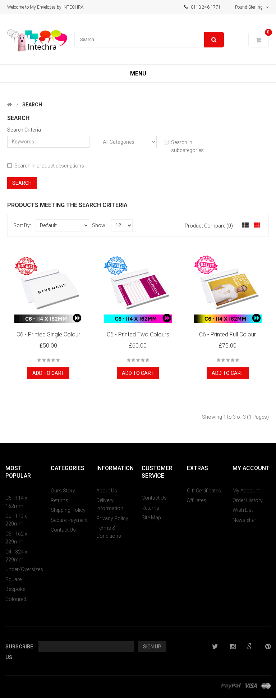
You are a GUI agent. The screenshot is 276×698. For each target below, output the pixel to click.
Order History (248, 500)
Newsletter (244, 520)
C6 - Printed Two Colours (138, 334)
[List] (245, 225)
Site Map (151, 517)
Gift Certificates (204, 490)
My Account (246, 490)
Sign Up (152, 646)
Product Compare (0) (209, 226)
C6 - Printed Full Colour (227, 334)
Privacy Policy (112, 518)
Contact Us (63, 530)
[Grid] (257, 225)
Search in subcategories (187, 146)
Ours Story (63, 490)
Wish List (243, 510)
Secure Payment (69, 520)
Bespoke (15, 589)
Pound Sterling (250, 7)
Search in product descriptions (49, 166)
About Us (106, 490)
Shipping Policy (68, 510)
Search (32, 104)
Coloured (15, 599)
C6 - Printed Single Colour (48, 334)
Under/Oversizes (24, 569)
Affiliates (196, 500)
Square (13, 579)
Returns (59, 500)
